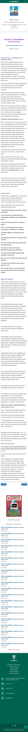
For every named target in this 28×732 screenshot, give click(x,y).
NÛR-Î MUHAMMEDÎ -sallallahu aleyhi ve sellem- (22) (12, 627)
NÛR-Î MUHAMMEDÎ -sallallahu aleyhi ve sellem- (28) (12, 590)
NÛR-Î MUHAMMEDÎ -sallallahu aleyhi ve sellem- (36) (12, 541)
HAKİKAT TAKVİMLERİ (14, 673)
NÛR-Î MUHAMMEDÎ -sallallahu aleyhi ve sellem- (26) (12, 602)
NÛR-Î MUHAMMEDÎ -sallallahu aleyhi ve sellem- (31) (12, 572)
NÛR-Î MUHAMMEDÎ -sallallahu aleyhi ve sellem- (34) (12, 553)
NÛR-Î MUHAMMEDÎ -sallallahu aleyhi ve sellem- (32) (12, 566)
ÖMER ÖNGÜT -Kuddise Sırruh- (14, 664)
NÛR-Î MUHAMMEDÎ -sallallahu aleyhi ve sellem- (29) (12, 584)
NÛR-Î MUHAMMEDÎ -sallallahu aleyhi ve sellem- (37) (12, 535)
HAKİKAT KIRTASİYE (14, 671)
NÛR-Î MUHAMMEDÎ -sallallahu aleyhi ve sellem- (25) (12, 608)
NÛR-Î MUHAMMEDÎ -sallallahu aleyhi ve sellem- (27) (12, 596)
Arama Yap (2, 1)
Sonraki (24, 484)
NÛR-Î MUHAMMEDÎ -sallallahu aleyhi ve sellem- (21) (12, 633)
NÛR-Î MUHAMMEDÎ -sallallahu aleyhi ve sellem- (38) (12, 529)
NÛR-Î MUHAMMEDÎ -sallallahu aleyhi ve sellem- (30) (12, 578)
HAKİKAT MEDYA (14, 669)
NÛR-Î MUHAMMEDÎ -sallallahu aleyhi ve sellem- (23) (12, 621)
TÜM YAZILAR (14, 649)
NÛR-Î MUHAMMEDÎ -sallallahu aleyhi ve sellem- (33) (12, 559)
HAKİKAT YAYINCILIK (14, 666)
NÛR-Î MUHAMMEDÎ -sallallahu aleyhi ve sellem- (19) (12, 645)
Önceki (4, 484)
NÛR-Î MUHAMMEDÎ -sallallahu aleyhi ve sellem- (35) (12, 547)
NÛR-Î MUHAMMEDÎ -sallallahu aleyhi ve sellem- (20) (12, 639)
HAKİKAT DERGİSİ (14, 668)
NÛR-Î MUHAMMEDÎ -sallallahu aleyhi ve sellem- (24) (12, 614)
